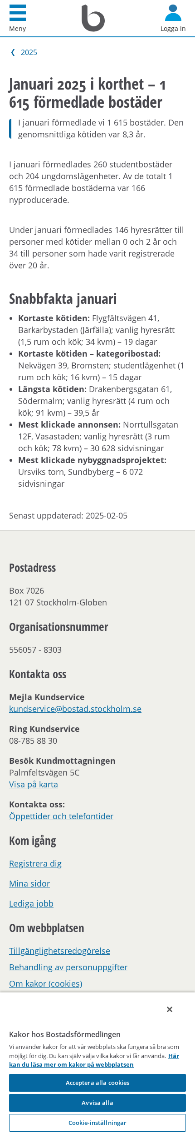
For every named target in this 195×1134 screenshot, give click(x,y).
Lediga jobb (31, 903)
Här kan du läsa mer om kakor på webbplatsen (94, 1060)
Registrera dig (35, 863)
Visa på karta (33, 784)
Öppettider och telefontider (61, 816)
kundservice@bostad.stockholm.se (75, 708)
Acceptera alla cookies (98, 1083)
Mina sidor (29, 883)
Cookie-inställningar (97, 1123)
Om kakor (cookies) (45, 983)
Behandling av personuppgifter (68, 967)
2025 (29, 52)
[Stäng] (170, 1009)
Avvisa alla (97, 1103)
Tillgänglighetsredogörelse (59, 950)
